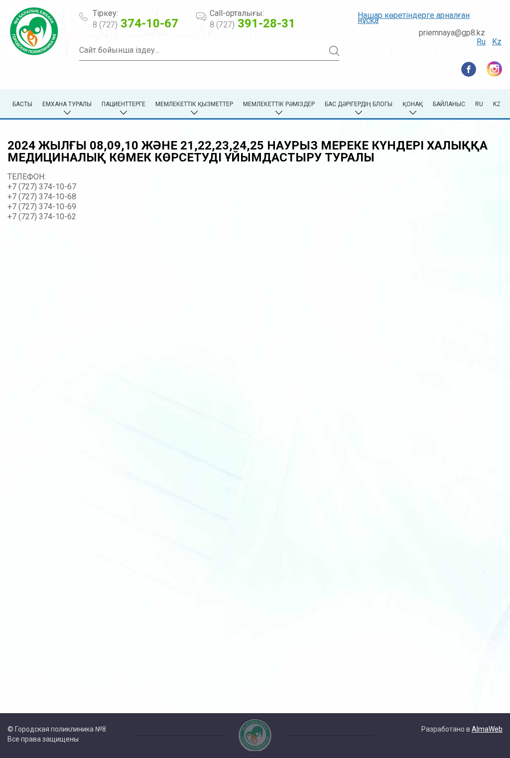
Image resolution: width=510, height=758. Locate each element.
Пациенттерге (123, 104)
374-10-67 (135, 23)
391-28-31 (252, 23)
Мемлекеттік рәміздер (279, 104)
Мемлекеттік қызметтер (194, 104)
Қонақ (412, 104)
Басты (22, 104)
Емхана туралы (67, 104)
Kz (497, 41)
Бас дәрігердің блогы (358, 104)
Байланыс (449, 104)
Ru (481, 41)
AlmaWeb (487, 729)
